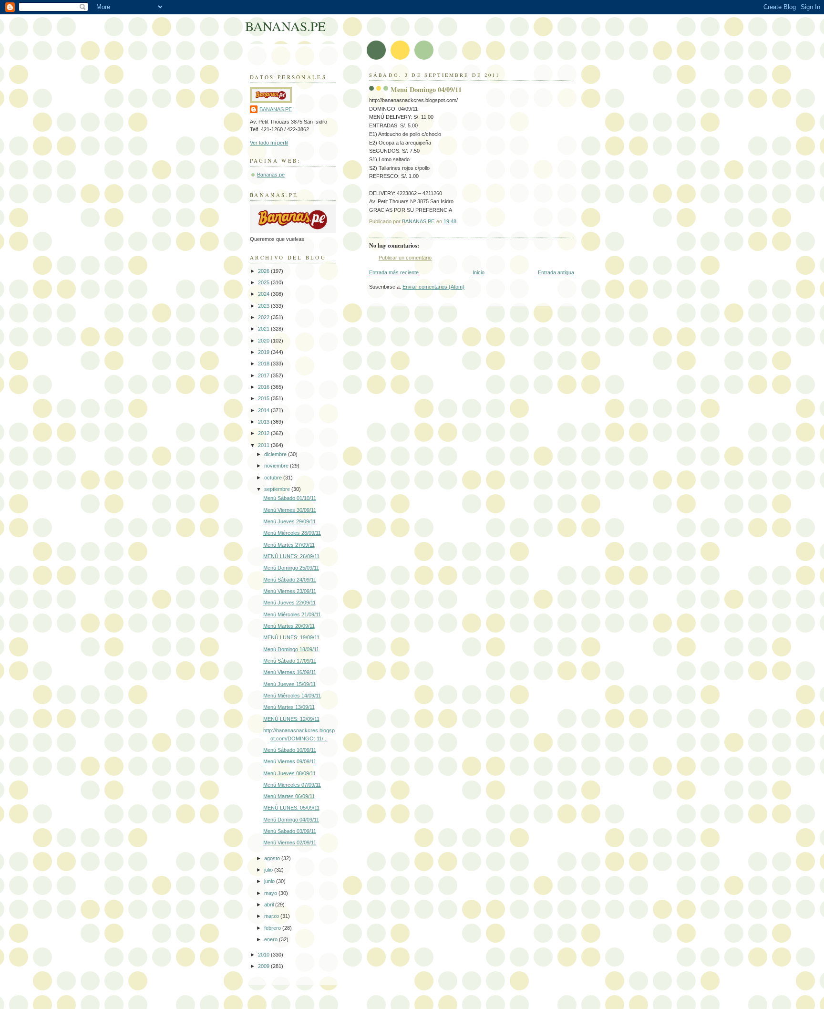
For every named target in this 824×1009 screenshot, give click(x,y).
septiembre (277, 489)
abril (269, 904)
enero (271, 939)
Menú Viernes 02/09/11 (289, 842)
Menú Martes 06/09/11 (289, 796)
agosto (272, 858)
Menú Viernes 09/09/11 (289, 761)
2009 (264, 966)
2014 (264, 410)
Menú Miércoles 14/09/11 (292, 695)
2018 (264, 363)
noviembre (277, 465)
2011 (264, 445)
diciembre (276, 454)
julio (269, 870)
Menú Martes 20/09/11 (289, 626)
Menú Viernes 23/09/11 (289, 591)
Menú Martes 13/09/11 (289, 707)
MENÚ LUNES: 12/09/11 (291, 719)
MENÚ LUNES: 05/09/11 (291, 808)
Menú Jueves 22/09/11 (289, 602)
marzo (272, 916)
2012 (264, 433)
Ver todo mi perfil (269, 143)
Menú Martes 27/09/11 (289, 545)
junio (270, 881)
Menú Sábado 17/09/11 (289, 661)
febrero (273, 928)
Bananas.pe (271, 174)
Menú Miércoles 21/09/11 (292, 614)
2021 (264, 329)
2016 (264, 387)
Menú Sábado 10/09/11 (289, 750)
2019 (264, 352)
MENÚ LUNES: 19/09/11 (291, 637)
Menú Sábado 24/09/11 (289, 580)
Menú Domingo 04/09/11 (291, 819)
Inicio (478, 272)
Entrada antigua (556, 272)
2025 (264, 282)
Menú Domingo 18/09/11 (291, 649)
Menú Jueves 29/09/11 (289, 521)
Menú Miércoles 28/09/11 (292, 533)
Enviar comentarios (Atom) (433, 287)
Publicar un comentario (405, 257)
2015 (264, 398)
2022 (264, 317)
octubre (273, 477)
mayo (271, 893)
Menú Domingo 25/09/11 (291, 568)
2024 (264, 294)
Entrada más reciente (394, 272)
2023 (264, 306)
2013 (264, 422)
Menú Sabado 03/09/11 (289, 831)
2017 (264, 375)
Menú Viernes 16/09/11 (289, 672)
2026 (264, 271)
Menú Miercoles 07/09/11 (292, 785)
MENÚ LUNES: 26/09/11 (291, 556)
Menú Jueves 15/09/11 (289, 684)
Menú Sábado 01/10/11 (289, 498)
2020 (264, 340)
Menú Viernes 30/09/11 (289, 510)
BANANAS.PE (285, 26)
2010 (264, 954)
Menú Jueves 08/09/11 (289, 773)
